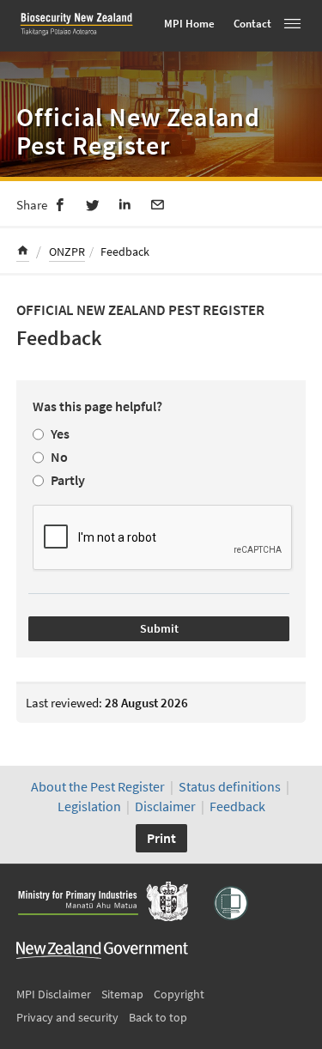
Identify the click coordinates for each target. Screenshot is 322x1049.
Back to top (158, 1017)
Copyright (179, 994)
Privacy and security (67, 1017)
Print (161, 837)
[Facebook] (60, 203)
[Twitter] (93, 203)
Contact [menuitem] (252, 23)
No (59, 456)
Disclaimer (165, 806)
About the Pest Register (98, 786)
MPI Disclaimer (53, 994)
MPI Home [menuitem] (189, 23)
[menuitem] (22, 253)
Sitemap (122, 994)
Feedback (237, 806)
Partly (68, 479)
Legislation (89, 806)
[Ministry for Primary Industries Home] (102, 903)
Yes (60, 433)
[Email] (158, 203)
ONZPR (67, 251)
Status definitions (230, 786)
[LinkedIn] (125, 203)
